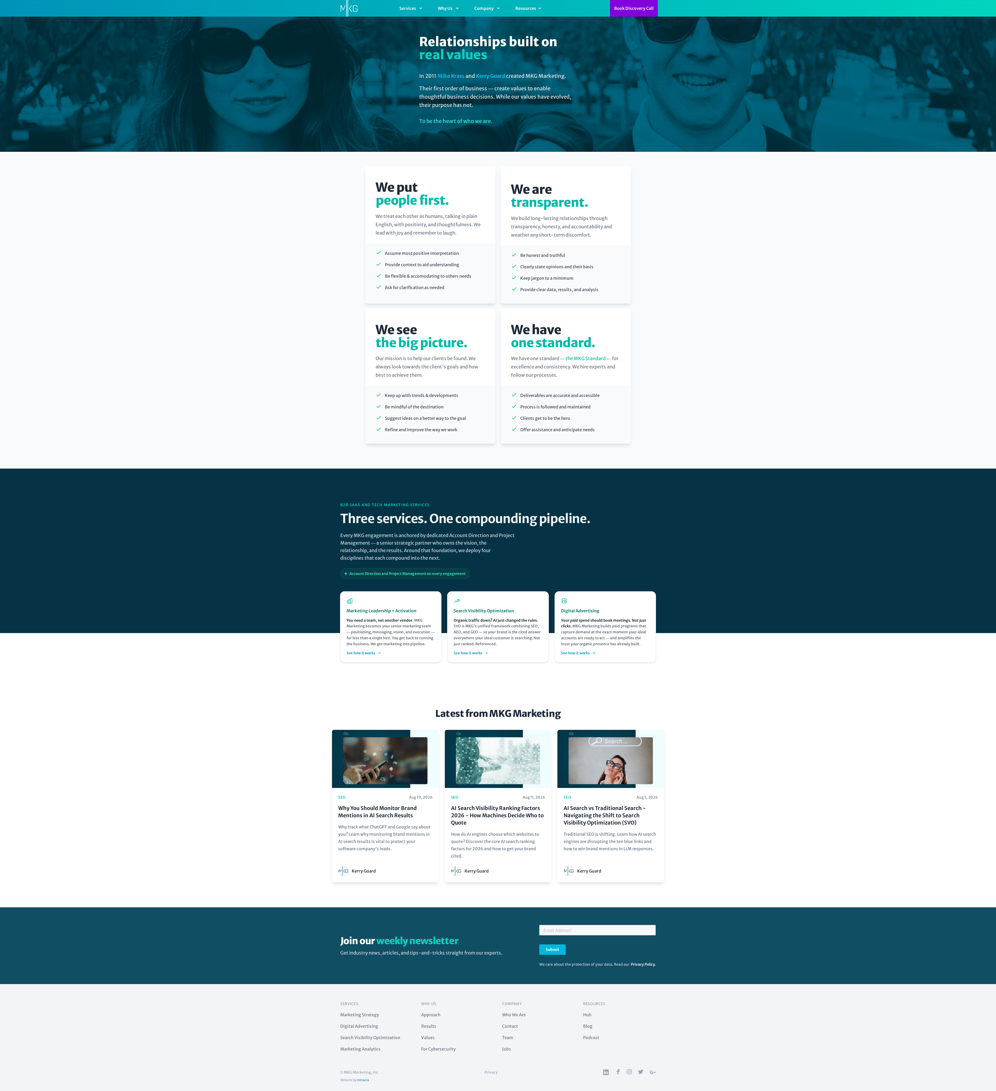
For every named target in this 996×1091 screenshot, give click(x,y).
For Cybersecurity (438, 1049)
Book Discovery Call (634, 8)
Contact (510, 1026)
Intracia (363, 1080)
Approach (430, 1014)
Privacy (491, 1072)
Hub (587, 1014)
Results (428, 1026)
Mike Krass (451, 76)
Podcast (591, 1037)
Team (507, 1037)
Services (407, 8)
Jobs (506, 1049)
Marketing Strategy (359, 1014)
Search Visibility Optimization (370, 1037)
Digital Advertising (359, 1026)
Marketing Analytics (360, 1049)
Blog (587, 1026)
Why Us (445, 8)
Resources (525, 8)
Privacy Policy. (643, 964)
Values (428, 1037)
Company (484, 8)
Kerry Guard (490, 76)
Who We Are (514, 1014)
